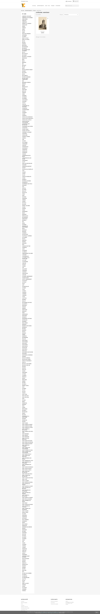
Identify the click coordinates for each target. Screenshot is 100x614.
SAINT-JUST (24, 479)
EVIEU (23, 195)
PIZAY (23, 387)
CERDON (24, 92)
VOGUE (23, 586)
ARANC (23, 26)
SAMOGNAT (24, 515)
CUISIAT (23, 173)
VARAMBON (24, 554)
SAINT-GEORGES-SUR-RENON (27, 459)
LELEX (23, 283)
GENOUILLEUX (25, 215)
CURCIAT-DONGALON (26, 176)
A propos (22, 605)
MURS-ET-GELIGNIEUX (26, 360)
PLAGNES (24, 388)
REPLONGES (24, 408)
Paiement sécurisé (24, 606)
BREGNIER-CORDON (26, 82)
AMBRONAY (24, 22)
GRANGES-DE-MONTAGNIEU (25, 227)
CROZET (24, 167)
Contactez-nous (24, 1)
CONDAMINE (24, 143)
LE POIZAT (24, 282)
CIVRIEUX (24, 138)
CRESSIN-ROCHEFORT (26, 166)
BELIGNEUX (24, 48)
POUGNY (24, 400)
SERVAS (23, 528)
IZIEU (23, 244)
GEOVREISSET (25, 217)
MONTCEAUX (25, 346)
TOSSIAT (24, 547)
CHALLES (24, 104)
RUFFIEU (24, 421)
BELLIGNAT (24, 55)
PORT (23, 398)
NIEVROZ (24, 368)
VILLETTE (24, 579)
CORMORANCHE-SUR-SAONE (26, 158)
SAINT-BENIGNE (25, 433)
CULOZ (23, 175)
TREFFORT (24, 550)
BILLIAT (23, 66)
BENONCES (24, 58)
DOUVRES (24, 189)
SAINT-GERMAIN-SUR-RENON (26, 465)
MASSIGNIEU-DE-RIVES (27, 318)
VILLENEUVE (24, 576)
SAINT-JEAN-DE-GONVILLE (27, 467)
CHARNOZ (24, 115)
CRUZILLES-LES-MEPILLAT (27, 169)
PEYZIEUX (24, 384)
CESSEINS (24, 95)
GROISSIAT (24, 230)
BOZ (23, 81)
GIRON (23, 223)
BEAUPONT (24, 45)
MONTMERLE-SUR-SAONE (27, 352)
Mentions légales (24, 602)
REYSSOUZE (24, 411)
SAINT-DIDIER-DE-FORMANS (26, 446)
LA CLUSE (24, 260)
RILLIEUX (24, 414)
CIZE (23, 139)
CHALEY (23, 102)
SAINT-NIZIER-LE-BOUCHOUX (25, 496)
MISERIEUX (24, 336)
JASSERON (24, 247)
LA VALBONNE (25, 261)
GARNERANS (24, 211)
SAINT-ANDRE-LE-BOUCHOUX (26, 429)
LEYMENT (24, 287)
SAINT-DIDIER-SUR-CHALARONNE (26, 448)
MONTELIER (24, 347)
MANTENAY (24, 305)
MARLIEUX (24, 311)
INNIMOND (24, 240)
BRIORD (23, 88)
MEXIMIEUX (24, 327)
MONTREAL (24, 353)
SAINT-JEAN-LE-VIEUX (26, 469)
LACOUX (24, 264)
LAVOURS (24, 274)
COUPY (23, 162)
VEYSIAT (24, 568)
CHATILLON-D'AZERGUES (27, 117)
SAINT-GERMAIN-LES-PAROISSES (26, 462)
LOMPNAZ (24, 292)
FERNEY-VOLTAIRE (26, 205)
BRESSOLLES (25, 86)
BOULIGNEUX (25, 75)
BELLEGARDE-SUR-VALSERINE (26, 50)
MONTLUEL (24, 350)
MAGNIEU (24, 299)
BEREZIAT (24, 62)
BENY (23, 59)
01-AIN (24, 14)
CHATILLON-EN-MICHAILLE (27, 118)
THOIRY (23, 543)
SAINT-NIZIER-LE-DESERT (27, 497)
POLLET (23, 390)
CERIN (23, 94)
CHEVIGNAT (24, 133)
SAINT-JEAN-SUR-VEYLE (27, 473)
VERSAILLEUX (25, 564)
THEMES (52, 5)
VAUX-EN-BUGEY (25, 558)
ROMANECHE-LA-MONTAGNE (25, 417)
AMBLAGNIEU (25, 19)
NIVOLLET (24, 369)
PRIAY (23, 406)
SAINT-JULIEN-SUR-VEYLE (27, 477)
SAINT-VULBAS (25, 511)
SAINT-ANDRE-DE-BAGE (27, 426)
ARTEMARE (24, 35)
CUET (23, 170)
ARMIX (23, 32)
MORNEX (24, 356)
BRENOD (24, 83)
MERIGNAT (24, 324)
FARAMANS (24, 198)
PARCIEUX (24, 376)
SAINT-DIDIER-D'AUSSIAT (27, 443)
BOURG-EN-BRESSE (26, 77)
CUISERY (24, 172)
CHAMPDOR (24, 108)
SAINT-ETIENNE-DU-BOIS (27, 450)
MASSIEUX (24, 317)
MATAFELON (24, 320)
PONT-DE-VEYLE (25, 397)
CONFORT (24, 145)
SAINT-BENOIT (25, 435)
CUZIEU (23, 178)
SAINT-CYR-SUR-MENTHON (25, 439)
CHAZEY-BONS (25, 129)
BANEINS (24, 43)
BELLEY (23, 52)
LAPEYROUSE (25, 273)
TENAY (23, 540)
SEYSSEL (24, 531)
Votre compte (54, 599)
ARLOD (23, 30)
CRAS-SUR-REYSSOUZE (27, 163)
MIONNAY (24, 333)
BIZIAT (23, 68)
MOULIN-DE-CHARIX (26, 359)
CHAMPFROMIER (25, 109)
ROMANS (24, 418)
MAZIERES (24, 321)
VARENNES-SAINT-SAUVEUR (26, 557)
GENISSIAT (24, 214)
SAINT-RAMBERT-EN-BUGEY (26, 501)
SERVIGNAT (24, 529)
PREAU (23, 401)
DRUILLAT (24, 191)
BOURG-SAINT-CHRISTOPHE (25, 79)
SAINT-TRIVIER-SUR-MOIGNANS (26, 509)
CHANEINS (24, 112)
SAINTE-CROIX (25, 512)
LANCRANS (24, 270)
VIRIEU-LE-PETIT (25, 583)
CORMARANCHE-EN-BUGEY (26, 156)
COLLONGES (24, 142)
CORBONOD (24, 149)
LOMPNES (24, 293)
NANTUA (24, 362)
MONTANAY (24, 343)
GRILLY (23, 228)
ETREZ (23, 194)
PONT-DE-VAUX (25, 395)
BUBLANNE (24, 89)
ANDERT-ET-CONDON (26, 23)
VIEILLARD (24, 570)
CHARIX (23, 114)
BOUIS (23, 74)
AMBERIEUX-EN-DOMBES (27, 17)
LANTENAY (24, 271)
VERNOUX (24, 563)
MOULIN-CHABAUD (26, 357)
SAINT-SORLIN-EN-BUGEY (27, 504)
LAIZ (23, 267)
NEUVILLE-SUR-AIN (26, 365)
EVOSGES (24, 197)
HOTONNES (24, 237)
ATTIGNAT (24, 36)
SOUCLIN (24, 534)
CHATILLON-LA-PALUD (26, 119)
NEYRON (24, 366)
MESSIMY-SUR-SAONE (26, 325)
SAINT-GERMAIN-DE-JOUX (27, 460)
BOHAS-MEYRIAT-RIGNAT (27, 69)
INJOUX (23, 238)
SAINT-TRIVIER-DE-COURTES (26, 506)
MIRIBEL (23, 334)
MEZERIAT (24, 330)
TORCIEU (24, 545)
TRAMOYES (24, 548)
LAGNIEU (24, 266)
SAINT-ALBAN (25, 423)
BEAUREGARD (25, 46)
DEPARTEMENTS (40, 5)
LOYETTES (24, 298)
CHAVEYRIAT (24, 127)
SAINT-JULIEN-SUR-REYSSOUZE (26, 476)
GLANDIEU (24, 224)
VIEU (23, 571)
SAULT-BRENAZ (25, 519)
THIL (23, 541)
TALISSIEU (24, 538)
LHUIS (23, 289)
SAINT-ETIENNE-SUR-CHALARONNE (26, 452)
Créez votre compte (54, 603)
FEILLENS (24, 204)
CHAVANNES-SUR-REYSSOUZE (26, 124)
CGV (22, 603)
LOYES (23, 296)
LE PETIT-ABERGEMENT (27, 279)
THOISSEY (24, 544)
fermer (97, 612)
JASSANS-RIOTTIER (26, 246)
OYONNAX (24, 375)
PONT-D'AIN (24, 394)
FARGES (23, 201)
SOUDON (24, 535)
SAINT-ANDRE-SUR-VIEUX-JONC (27, 432)
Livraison (22, 601)
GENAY (23, 213)
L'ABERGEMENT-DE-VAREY (27, 253)
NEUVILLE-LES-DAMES (26, 363)
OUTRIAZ (24, 373)
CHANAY (24, 111)
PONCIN (23, 392)
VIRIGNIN (24, 584)
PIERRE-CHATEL (25, 385)
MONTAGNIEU (25, 341)
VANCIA (23, 553)
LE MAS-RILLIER (25, 277)
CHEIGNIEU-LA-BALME (26, 132)
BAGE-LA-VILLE (25, 38)
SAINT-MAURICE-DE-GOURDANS (26, 491)
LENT (23, 285)
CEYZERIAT (24, 97)
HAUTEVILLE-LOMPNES (27, 235)
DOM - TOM (47, 5)
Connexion (53, 602)
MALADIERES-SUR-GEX (27, 302)
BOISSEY (24, 71)
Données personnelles (25, 608)
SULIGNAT (24, 537)
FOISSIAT (24, 208)
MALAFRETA (24, 304)
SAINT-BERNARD (25, 436)
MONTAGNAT (25, 340)
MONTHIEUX (24, 349)
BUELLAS (24, 91)
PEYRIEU (24, 382)
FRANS (23, 210)
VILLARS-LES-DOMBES (27, 573)
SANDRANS (24, 516)
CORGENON (24, 152)
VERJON (23, 561)
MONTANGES (25, 344)
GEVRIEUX (24, 220)
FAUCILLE (24, 202)
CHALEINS (24, 101)
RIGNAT (23, 413)
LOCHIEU (24, 290)
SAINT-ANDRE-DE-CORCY (27, 427)
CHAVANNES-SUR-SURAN (27, 126)
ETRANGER (58, 5)
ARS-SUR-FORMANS (26, 33)
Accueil (34, 5)
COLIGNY (24, 140)
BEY (23, 63)
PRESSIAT (24, 404)
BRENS (23, 85)
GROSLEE (24, 231)
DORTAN (24, 188)
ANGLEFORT (24, 25)
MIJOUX (23, 331)
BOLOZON (24, 72)
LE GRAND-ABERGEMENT (27, 276)
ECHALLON (24, 192)
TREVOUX (24, 551)
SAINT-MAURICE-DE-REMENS (26, 493)
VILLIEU (23, 580)
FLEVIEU (23, 207)
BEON (23, 61)
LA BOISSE (24, 254)
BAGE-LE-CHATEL (25, 39)
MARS (23, 312)
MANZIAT (24, 306)
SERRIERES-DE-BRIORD (27, 527)
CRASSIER (24, 164)
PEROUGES (24, 379)
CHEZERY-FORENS (26, 136)
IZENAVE (24, 241)
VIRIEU (23, 582)
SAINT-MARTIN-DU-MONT (27, 486)
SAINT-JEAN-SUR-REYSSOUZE (26, 472)
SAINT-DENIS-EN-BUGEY (27, 440)
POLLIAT (24, 391)
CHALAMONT (25, 99)
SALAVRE (24, 513)
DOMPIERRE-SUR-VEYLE (27, 183)
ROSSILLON (24, 420)
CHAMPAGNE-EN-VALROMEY (25, 106)
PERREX (23, 381)
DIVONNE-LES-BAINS (26, 180)
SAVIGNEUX (24, 521)
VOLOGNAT (24, 587)
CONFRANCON (25, 146)
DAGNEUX (24, 179)
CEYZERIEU (24, 98)
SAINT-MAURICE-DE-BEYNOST (26, 488)
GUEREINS (24, 233)
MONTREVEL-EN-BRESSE (27, 355)
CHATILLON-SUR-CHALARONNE (25, 122)
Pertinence (71, 14)
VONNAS (24, 590)
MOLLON (24, 339)
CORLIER (24, 154)
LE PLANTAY (24, 280)
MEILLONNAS (25, 322)
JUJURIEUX (24, 251)
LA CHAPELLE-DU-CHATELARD (26, 258)
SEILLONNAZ (24, 524)
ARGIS (23, 29)
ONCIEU (23, 371)
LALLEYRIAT (24, 269)
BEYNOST (24, 65)
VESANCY (24, 565)
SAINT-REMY (24, 503)
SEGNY (23, 522)
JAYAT (23, 249)
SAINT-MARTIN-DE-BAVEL (27, 482)
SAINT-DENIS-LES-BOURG (27, 442)
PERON (23, 378)
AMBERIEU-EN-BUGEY (26, 16)
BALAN (23, 41)
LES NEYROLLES (25, 286)
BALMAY (24, 42)
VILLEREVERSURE (25, 577)
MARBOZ (24, 308)
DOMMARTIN (24, 182)
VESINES (24, 567)
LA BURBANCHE (25, 256)
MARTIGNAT (24, 315)
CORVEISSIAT (25, 160)
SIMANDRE (24, 532)
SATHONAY (24, 518)
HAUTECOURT (25, 234)
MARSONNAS (25, 314)
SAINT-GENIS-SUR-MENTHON (26, 456)
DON (23, 186)
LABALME (24, 263)
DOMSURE (24, 185)
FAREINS (24, 199)
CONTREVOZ (24, 148)
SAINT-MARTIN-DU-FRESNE (26, 484)
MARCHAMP (24, 309)
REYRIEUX (24, 410)
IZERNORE (24, 243)
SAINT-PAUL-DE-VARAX (27, 499)
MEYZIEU (24, 328)
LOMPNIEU (24, 295)
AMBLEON (24, 20)
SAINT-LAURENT (25, 480)
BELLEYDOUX (25, 53)
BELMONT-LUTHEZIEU (26, 56)
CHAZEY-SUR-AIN (25, 130)
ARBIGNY (24, 27)
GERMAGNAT (24, 218)
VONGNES (24, 589)
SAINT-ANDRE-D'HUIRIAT (27, 424)
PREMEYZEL (24, 403)
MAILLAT (24, 301)
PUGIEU (23, 407)
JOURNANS (24, 250)
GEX (23, 221)
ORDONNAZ (24, 372)
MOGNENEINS (25, 337)
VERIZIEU (24, 560)
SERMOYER (24, 525)
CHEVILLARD (24, 135)
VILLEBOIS (24, 574)
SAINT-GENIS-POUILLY (26, 454)
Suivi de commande (54, 601)
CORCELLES (24, 151)
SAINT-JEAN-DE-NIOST (27, 468)
